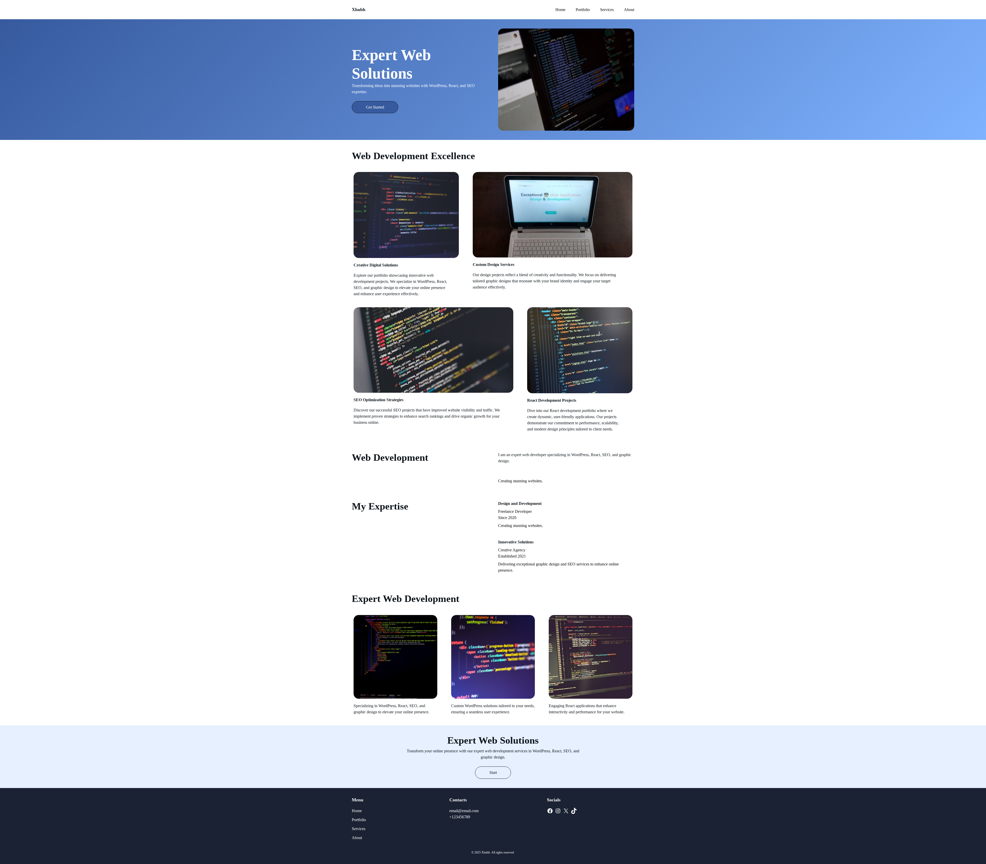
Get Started (375, 107)
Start (493, 772)
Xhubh (358, 9)
